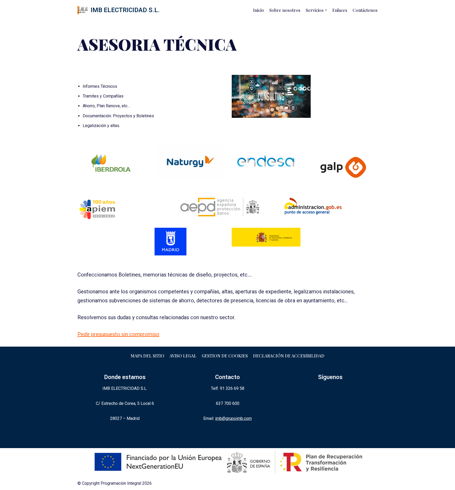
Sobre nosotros (284, 10)
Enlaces (339, 10)
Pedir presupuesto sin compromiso (118, 334)
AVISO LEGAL (183, 355)
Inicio (258, 10)
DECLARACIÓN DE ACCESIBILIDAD (288, 355)
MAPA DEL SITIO (147, 355)
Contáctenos (365, 10)
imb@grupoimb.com (233, 418)
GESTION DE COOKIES (225, 355)
